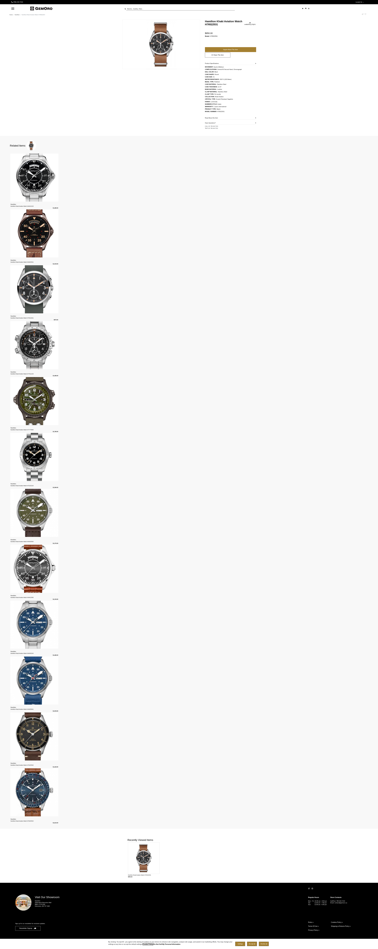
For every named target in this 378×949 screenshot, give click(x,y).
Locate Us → (360, 2)
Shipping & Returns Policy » (341, 926)
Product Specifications (212, 63)
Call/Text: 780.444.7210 (337, 901)
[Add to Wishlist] (367, 14)
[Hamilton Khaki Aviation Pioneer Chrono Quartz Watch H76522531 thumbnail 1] (161, 44)
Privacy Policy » (313, 930)
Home (11, 14)
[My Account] (309, 8)
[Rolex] (357, 8)
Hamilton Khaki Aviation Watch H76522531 (33, 14)
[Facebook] (309, 888)
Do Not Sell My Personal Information (166, 944)
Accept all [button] (252, 944)
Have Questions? (210, 123)
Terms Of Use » (313, 926)
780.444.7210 (214, 126)
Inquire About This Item (230, 49)
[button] (12, 8)
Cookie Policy (148, 944)
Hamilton (17, 14)
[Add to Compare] (362, 14)
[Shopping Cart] (306, 8)
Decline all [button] (264, 944)
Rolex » (311, 922)
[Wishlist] (303, 8)
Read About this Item (211, 118)
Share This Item (219, 55)
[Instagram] (312, 888)
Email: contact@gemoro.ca (338, 903)
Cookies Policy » (337, 922)
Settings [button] (240, 944)
